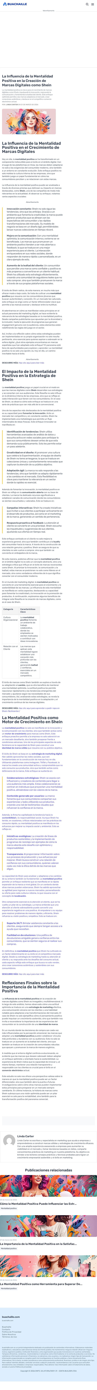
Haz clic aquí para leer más (31, 363)
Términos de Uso (9, 1337)
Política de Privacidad (11, 1332)
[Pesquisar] (87, 4)
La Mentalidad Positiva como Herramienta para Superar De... (41, 1284)
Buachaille (6, 1327)
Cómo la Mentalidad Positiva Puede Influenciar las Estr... (38, 1204)
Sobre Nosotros (9, 1334)
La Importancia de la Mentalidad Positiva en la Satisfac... (38, 1244)
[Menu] (92, 4)
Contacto (6, 1329)
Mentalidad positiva (9, 1208)
